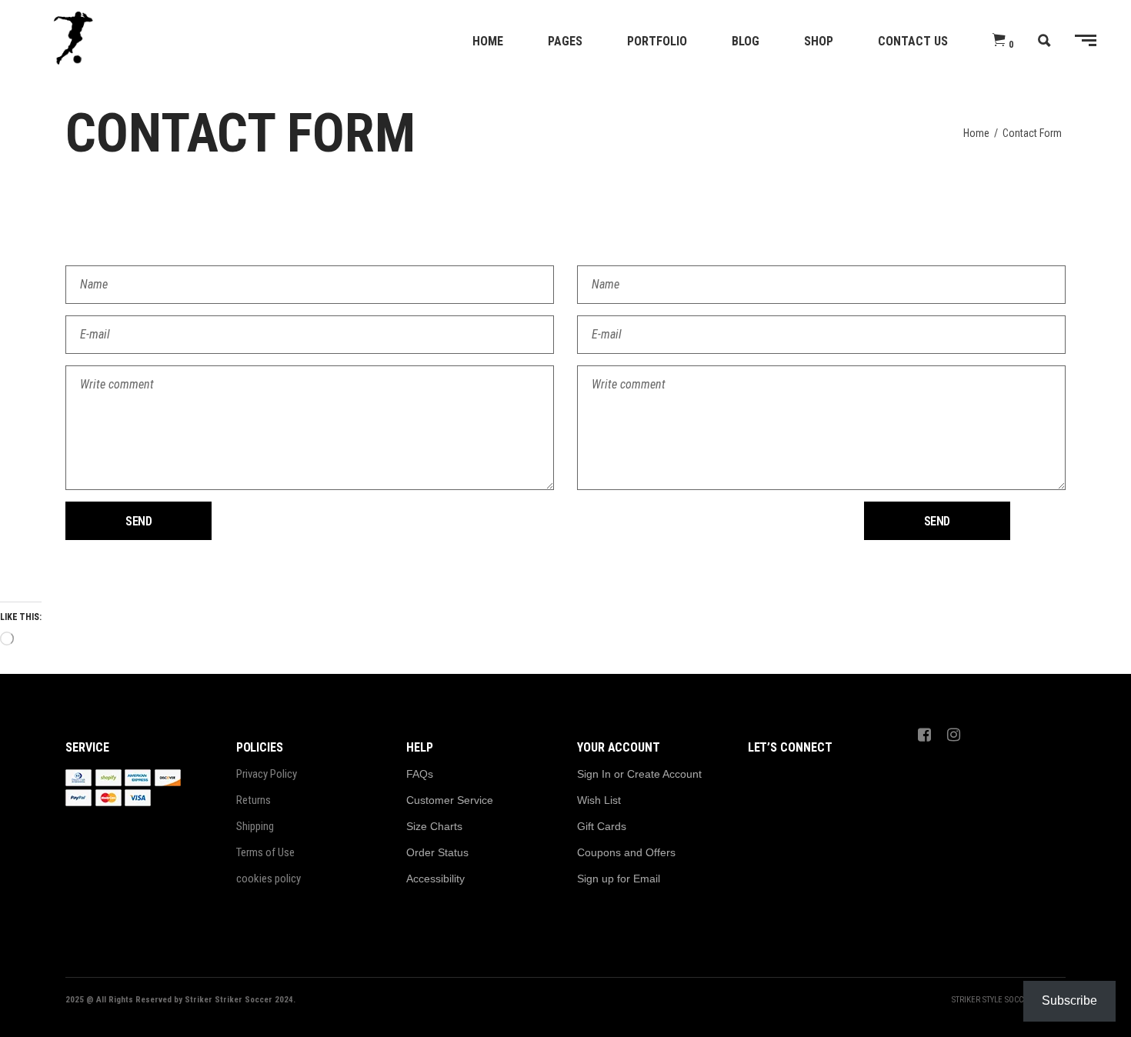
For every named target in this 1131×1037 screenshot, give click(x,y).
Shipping (255, 826)
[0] (999, 40)
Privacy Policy (266, 774)
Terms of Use (265, 852)
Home (976, 133)
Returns (253, 800)
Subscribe (1069, 1000)
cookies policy (268, 878)
